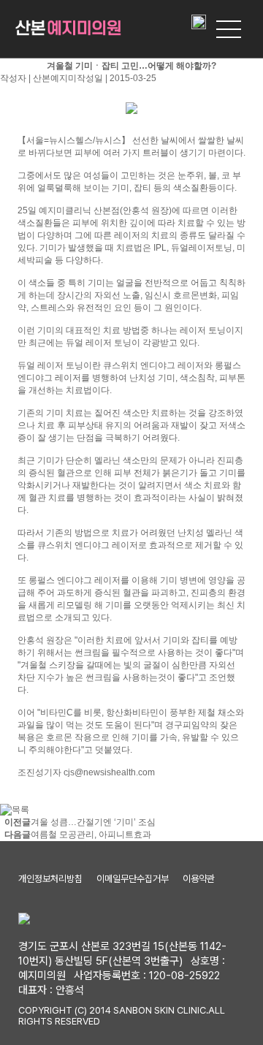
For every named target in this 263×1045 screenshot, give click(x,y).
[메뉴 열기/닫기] (228, 29)
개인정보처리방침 (50, 878)
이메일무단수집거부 (132, 878)
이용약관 (199, 878)
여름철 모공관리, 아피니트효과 (91, 834)
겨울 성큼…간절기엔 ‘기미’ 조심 (93, 822)
